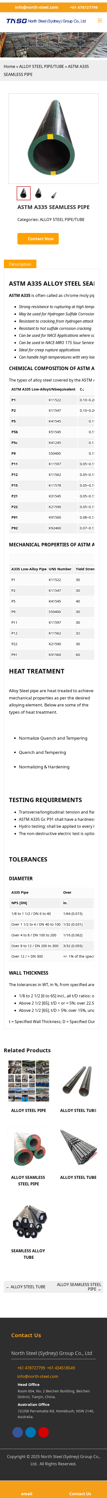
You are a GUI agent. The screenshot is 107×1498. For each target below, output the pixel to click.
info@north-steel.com (36, 7)
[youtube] (43, 1432)
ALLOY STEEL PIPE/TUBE (41, 66)
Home (9, 66)
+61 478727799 (84, 7)
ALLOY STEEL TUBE (26, 1286)
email (26, 1494)
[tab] (20, 264)
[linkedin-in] (30, 1432)
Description (20, 264)
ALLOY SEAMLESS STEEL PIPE (79, 1287)
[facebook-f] (17, 1432)
